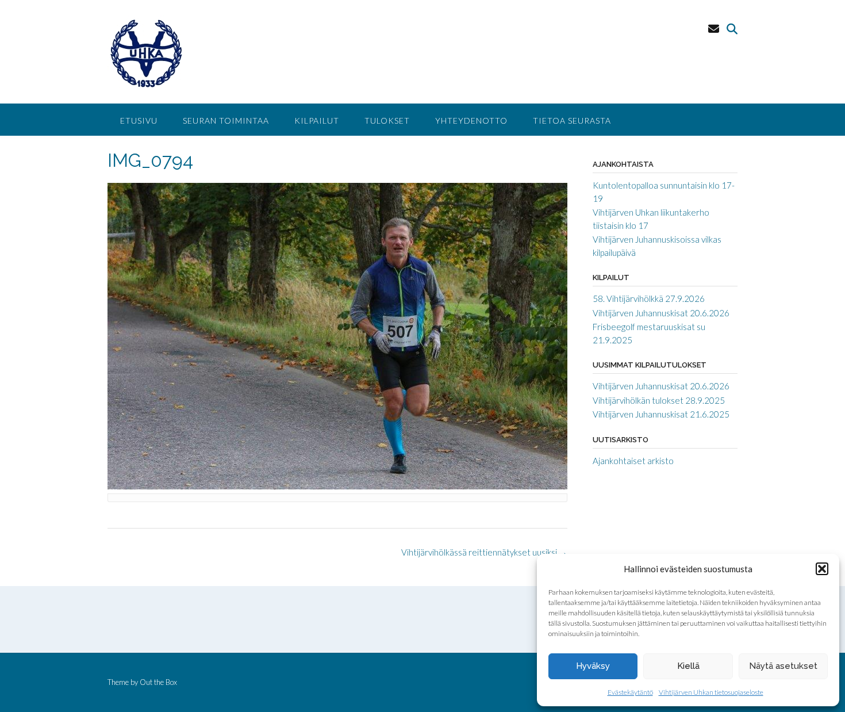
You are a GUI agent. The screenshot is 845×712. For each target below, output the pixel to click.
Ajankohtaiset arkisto (633, 460)
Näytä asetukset (783, 666)
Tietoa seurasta (572, 120)
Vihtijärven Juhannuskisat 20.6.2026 (661, 313)
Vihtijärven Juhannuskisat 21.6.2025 (661, 414)
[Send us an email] (713, 28)
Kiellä (688, 666)
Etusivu (139, 120)
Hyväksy (593, 666)
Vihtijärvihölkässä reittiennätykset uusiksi (484, 552)
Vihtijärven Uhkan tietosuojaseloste (711, 692)
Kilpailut (316, 120)
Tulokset (387, 120)
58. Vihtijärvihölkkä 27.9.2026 (649, 298)
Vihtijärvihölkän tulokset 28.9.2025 (659, 400)
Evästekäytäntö (630, 692)
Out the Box (158, 682)
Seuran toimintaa (226, 120)
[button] (822, 569)
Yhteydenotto (471, 120)
